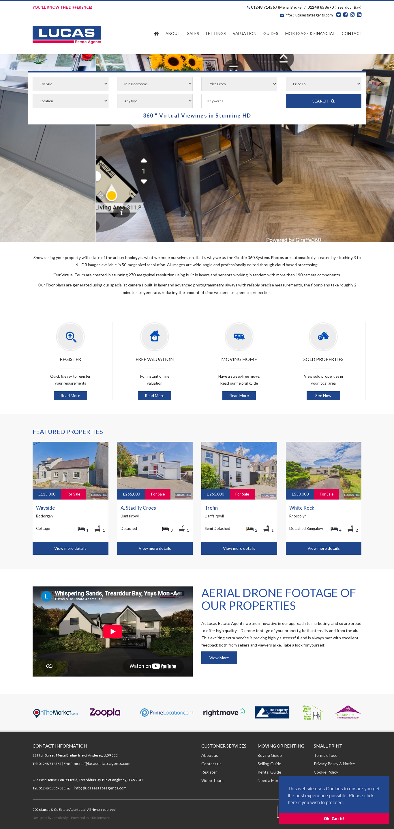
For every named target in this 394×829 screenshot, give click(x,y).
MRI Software (100, 817)
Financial (310, 33)
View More (219, 657)
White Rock (301, 508)
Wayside (45, 508)
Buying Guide (270, 755)
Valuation (244, 33)
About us (209, 755)
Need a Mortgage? (274, 780)
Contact (352, 33)
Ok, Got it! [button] (334, 818)
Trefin (211, 508)
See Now (323, 395)
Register (209, 772)
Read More (70, 395)
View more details (70, 548)
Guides (270, 33)
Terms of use (325, 755)
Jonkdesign (61, 817)
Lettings (216, 33)
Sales (193, 33)
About (173, 33)
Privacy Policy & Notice (334, 763)
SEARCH (321, 100)
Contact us (211, 763)
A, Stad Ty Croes (138, 508)
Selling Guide (269, 763)
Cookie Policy (326, 772)
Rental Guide (269, 772)
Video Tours (212, 780)
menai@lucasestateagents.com (102, 763)
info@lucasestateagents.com (308, 15)
